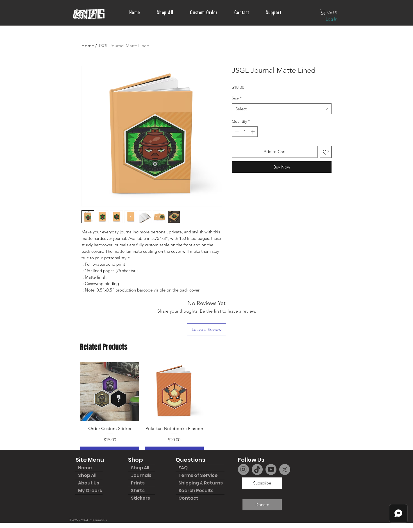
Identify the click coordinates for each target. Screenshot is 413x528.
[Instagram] (243, 469)
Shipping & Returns (200, 483)
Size (237, 98)
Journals (141, 475)
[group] (206, 410)
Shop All (87, 475)
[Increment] (253, 131)
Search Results (196, 490)
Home (87, 45)
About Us (88, 483)
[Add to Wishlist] (326, 152)
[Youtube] (271, 469)
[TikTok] (257, 469)
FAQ (183, 468)
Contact (188, 498)
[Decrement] (236, 131)
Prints (138, 483)
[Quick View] (109, 391)
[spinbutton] (245, 131)
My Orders (90, 490)
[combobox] (282, 108)
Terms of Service (198, 475)
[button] (331, 12)
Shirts (138, 490)
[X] (284, 469)
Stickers (140, 498)
